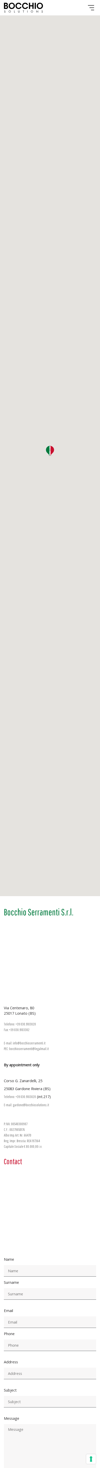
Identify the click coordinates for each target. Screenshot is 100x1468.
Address (11, 1361)
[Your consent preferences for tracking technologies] (91, 1459)
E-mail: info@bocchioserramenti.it (24, 1043)
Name (9, 1259)
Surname (11, 1282)
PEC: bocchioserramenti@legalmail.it (26, 1048)
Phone (9, 1333)
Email (8, 1310)
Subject (10, 1390)
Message (11, 1418)
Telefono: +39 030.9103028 (20, 1024)
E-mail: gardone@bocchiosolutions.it (26, 1105)
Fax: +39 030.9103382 (16, 1029)
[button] (50, 450)
